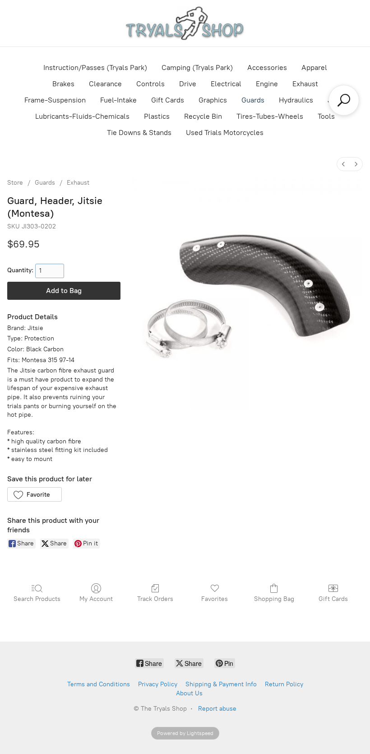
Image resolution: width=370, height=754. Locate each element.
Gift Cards (167, 100)
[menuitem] (343, 164)
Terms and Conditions (98, 684)
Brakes (63, 83)
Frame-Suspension (55, 100)
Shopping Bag (274, 599)
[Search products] (344, 100)
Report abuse (217, 708)
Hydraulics (296, 100)
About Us (189, 693)
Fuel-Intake (118, 100)
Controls (150, 83)
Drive (187, 83)
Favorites (214, 599)
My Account (96, 599)
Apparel (314, 67)
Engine (267, 83)
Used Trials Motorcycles (225, 132)
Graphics (213, 100)
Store (15, 182)
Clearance (105, 83)
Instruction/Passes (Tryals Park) (95, 67)
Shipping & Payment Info (221, 684)
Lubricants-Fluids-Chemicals (82, 116)
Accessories (267, 67)
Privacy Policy (157, 684)
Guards (252, 100)
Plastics (157, 116)
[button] (34, 494)
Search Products (37, 599)
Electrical (226, 83)
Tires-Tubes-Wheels (269, 116)
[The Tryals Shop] (185, 23)
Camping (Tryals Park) (197, 67)
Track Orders (155, 599)
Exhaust (305, 83)
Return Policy (284, 684)
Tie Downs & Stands (139, 132)
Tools (326, 116)
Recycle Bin (203, 116)
